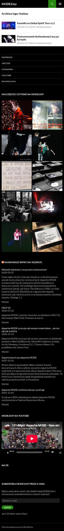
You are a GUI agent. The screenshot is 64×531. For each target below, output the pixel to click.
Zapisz (7, 507)
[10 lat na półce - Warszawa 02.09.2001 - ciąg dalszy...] (17, 237)
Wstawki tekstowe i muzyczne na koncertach (24, 269)
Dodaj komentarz (44, 27)
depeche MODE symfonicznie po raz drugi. (23, 389)
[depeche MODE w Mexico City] (47, 145)
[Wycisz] (53, 452)
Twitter (6, 63)
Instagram (7, 69)
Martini (32, 27)
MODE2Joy (9, 4)
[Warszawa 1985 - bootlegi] (47, 115)
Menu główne (60, 4)
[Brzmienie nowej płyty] (17, 206)
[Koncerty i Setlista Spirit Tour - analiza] (47, 206)
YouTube (6, 75)
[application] (32, 439)
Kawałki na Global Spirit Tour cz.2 (36, 23)
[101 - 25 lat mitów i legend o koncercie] (17, 176)
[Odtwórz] (6, 452)
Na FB (5, 465)
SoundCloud (9, 81)
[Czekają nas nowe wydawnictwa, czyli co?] (47, 176)
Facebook (7, 57)
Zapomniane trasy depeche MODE (19, 357)
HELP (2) (6, 307)
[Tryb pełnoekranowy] (58, 452)
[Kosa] (17, 115)
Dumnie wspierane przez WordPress (17, 527)
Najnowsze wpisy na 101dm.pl (23, 262)
